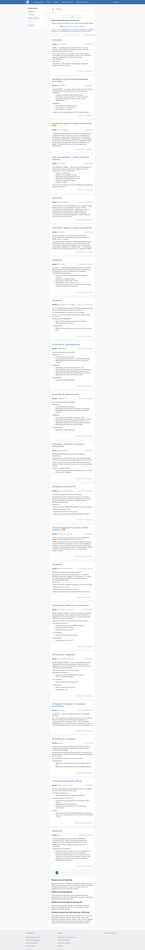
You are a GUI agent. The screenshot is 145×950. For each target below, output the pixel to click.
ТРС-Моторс (61, 710)
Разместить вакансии (82, 2)
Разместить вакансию (64, 943)
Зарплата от (31, 11)
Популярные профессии (33, 940)
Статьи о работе (30, 945)
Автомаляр (57, 40)
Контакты (60, 945)
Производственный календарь (67, 937)
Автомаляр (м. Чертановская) (65, 394)
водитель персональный (81, 31)
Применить (31, 25)
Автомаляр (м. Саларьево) (64, 739)
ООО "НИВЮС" (61, 44)
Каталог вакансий (38, 2)
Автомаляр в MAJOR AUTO (64, 487)
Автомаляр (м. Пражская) (63, 655)
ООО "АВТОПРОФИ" (63, 130)
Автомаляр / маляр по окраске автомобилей (72, 123)
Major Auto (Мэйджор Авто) (65, 491)
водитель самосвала (79, 29)
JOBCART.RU (61, 232)
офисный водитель (66, 31)
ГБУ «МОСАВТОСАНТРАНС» (65, 609)
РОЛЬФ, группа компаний (64, 534)
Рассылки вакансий (31, 943)
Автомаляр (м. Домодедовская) (66, 344)
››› (73, 873)
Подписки (56, 2)
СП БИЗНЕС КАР (62, 348)
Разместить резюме (67, 2)
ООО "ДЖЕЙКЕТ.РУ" (63, 202)
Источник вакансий (33, 18)
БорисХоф (60, 743)
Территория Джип (62, 450)
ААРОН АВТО (61, 264)
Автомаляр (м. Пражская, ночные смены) (70, 605)
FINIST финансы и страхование (66, 304)
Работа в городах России (33, 937)
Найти (72, 16)
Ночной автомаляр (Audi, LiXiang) (67, 781)
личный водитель (65, 29)
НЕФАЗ (59, 835)
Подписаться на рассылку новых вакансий (73, 26)
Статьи (48, 2)
